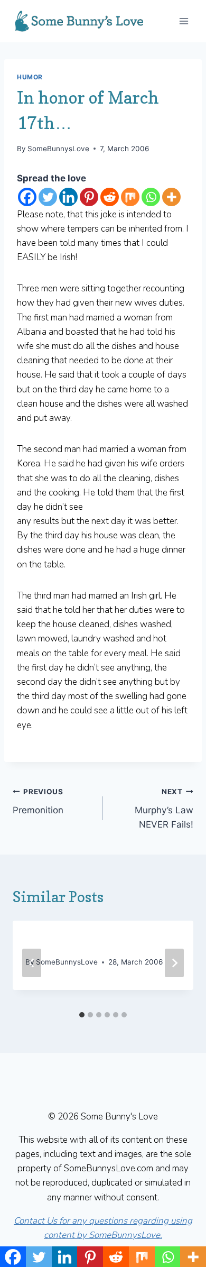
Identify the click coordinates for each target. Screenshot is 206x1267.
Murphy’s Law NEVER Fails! (164, 808)
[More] (171, 197)
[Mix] (130, 197)
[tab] (82, 1014)
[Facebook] (27, 197)
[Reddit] (109, 197)
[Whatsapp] (151, 197)
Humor (30, 77)
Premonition (38, 801)
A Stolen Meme (64, 941)
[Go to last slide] (31, 963)
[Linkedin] (68, 197)
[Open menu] (183, 21)
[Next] (174, 963)
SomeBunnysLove (58, 148)
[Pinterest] (89, 197)
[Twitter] (48, 197)
